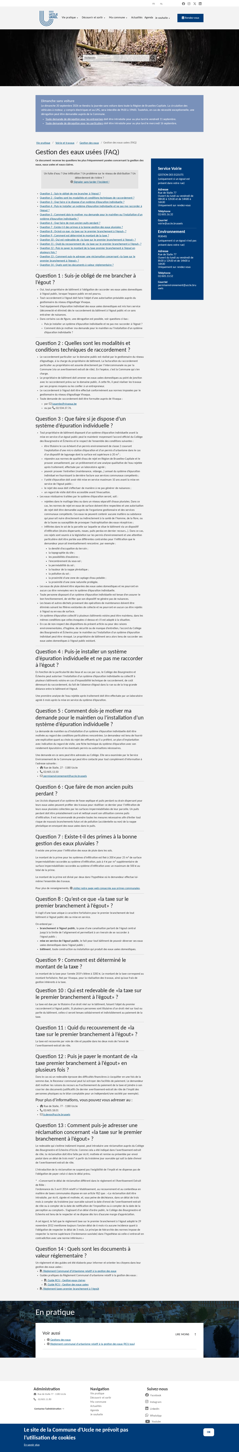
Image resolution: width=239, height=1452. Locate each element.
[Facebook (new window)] (184, 4)
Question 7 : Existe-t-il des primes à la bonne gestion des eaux (81, 227)
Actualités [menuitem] (136, 17)
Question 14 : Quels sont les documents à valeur (77, 265)
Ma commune (99, 1402)
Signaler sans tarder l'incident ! (91, 182)
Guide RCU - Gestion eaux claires (66, 1280)
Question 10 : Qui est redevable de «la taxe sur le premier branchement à (88, 240)
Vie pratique (43, 143)
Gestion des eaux (89, 143)
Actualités (97, 1406)
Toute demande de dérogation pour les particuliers (74, 123)
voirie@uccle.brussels (170, 223)
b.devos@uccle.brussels (56, 1114)
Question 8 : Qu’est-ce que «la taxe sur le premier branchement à (83, 231)
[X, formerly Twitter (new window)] (195, 4)
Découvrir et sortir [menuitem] (92, 18)
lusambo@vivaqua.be (64, 404)
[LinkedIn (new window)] (200, 4)
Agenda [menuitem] (149, 17)
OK (208, 1432)
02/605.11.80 (44, 1400)
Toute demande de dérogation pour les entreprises (74, 119)
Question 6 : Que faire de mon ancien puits (70, 223)
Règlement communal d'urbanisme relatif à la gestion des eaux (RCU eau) (92, 1344)
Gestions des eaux (60, 1340)
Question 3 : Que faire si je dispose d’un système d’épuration (82, 202)
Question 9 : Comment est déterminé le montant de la (74, 235)
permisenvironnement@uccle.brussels (65, 776)
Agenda (96, 1410)
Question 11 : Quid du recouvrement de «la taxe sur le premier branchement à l (90, 244)
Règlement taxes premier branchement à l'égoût (71, 1289)
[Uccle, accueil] (49, 17)
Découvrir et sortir (102, 1397)
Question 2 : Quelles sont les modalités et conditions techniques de (87, 198)
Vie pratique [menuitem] (69, 18)
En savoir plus (32, 1445)
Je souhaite (161, 18)
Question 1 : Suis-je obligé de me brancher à (70, 193)
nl (161, 4)
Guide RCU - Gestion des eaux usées (68, 1284)
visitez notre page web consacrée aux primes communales (106, 888)
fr (153, 4)
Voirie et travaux (64, 143)
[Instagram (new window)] (189, 4)
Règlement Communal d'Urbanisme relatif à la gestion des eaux (79, 1271)
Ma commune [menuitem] (117, 18)
